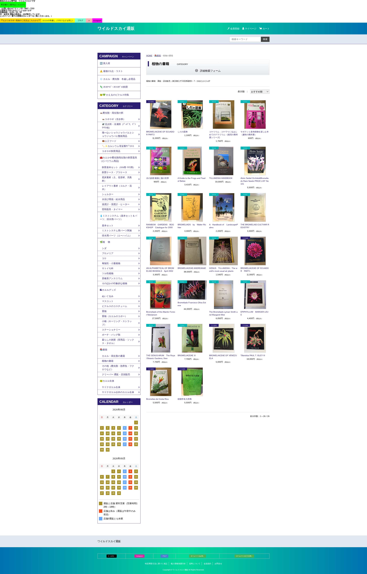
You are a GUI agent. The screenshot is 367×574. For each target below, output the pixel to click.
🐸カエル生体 (107, 381)
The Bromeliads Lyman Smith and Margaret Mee (223, 313)
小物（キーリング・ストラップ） (117, 323)
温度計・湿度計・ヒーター (115, 204)
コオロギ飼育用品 (111, 151)
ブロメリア (109, 253)
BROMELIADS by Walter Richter (192, 226)
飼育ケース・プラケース (114, 172)
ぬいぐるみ (107, 296)
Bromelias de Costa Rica (157, 399)
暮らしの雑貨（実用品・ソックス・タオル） (118, 341)
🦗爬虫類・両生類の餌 (111, 113)
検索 (265, 39)
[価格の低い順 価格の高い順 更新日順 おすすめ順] (260, 91)
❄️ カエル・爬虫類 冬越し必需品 (117, 79)
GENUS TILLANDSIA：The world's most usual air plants (223, 269)
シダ (105, 248)
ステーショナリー (111, 329)
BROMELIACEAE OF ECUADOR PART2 (160, 133)
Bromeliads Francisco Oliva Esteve (192, 304)
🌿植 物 (105, 242)
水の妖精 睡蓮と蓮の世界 (157, 178)
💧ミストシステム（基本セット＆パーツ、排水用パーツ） (118, 217)
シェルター (109, 194)
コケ (105, 258)
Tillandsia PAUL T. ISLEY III (253, 355)
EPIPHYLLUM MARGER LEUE (254, 313)
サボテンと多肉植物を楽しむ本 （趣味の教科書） (255, 133)
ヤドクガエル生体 (111, 387)
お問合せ (218, 564)
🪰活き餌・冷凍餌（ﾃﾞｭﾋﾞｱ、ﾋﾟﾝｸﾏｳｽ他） (119, 126)
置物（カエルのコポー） (114, 316)
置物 (104, 311)
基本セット (109, 225)
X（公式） (111, 556)
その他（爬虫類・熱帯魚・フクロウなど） (118, 368)
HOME (149, 55)
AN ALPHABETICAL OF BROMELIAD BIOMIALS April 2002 (160, 269)
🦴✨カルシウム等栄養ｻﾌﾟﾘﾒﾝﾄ (118, 146)
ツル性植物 (107, 273)
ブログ (164, 556)
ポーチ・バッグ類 (111, 335)
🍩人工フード (109, 141)
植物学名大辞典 (185, 399)
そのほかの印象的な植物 (114, 283)
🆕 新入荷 (105, 63)
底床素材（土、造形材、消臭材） (117, 179)
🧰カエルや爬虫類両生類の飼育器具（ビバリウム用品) (118, 159)
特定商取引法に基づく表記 (156, 564)
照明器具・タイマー (112, 209)
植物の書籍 (109, 361)
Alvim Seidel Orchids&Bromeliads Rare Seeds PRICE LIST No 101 (255, 181)
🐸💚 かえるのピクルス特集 (114, 95)
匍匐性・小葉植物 (111, 263)
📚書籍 (157, 55)
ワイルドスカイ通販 (116, 28)
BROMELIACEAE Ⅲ (187, 355)
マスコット (107, 301)
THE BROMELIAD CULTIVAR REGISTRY (255, 226)
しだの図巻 (183, 132)
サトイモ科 (107, 268)
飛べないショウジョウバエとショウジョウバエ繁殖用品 (118, 134)
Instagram (139, 556)
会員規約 (207, 564)
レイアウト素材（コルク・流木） (117, 187)
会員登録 (234, 28)
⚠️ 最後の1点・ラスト (111, 71)
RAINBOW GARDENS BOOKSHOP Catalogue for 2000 (160, 226)
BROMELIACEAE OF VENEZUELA (223, 356)
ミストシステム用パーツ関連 (118, 230)
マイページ (250, 28)
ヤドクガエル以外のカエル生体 (118, 392)
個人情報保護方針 (178, 564)
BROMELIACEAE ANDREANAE (192, 268)
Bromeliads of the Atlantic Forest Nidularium (160, 313)
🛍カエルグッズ (108, 290)
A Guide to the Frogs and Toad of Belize (191, 179)
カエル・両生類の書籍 (113, 356)
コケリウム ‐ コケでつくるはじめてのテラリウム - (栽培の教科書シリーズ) (223, 135)
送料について (194, 564)
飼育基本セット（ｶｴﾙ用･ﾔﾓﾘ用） (118, 167)
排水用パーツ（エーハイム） (117, 235)
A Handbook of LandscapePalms (223, 226)
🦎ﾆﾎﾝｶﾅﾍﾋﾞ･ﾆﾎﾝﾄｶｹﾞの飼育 (114, 87)
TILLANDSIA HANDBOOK (220, 178)
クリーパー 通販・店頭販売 (116, 374)
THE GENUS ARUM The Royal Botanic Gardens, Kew (160, 356)
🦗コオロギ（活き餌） (113, 119)
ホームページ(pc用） (197, 556)
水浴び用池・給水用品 (114, 199)
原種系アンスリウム (112, 278)
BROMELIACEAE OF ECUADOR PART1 (255, 269)
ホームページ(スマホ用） (244, 556)
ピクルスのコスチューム (114, 306)
